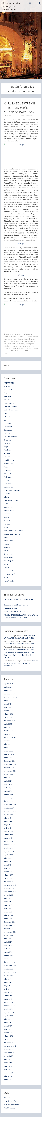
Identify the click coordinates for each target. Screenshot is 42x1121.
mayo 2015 (8, 945)
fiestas (6, 480)
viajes (6, 578)
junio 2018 (8, 821)
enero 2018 (8, 838)
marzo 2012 (8, 1073)
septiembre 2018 (10, 811)
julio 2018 (7, 818)
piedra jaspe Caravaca (12, 534)
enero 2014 (8, 999)
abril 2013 (7, 1029)
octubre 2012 (9, 1049)
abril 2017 (7, 868)
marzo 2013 (8, 1033)
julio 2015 (7, 939)
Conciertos (8, 427)
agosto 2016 (8, 895)
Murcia (27, 344)
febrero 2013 (8, 1036)
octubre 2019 (9, 768)
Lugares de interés (11, 500)
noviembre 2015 (10, 925)
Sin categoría (9, 561)
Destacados (8, 443)
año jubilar (8, 390)
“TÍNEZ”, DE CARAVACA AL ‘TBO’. (16, 612)
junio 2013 (8, 1023)
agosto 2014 (8, 976)
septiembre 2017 (10, 851)
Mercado (7, 504)
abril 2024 (7, 707)
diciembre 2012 (10, 1043)
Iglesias (6, 497)
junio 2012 (8, 1063)
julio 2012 (7, 1059)
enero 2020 (8, 758)
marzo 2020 (8, 751)
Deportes (7, 440)
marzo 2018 (8, 831)
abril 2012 (7, 1069)
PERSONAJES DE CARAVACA (14, 531)
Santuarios (8, 554)
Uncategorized (9, 574)
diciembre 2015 (9, 922)
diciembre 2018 (9, 801)
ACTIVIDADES (11, 334)
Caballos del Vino (10, 407)
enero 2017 (8, 878)
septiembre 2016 (10, 892)
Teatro (6, 567)
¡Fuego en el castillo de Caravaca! (16, 605)
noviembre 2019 (10, 764)
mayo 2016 (8, 905)
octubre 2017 (8, 848)
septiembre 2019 (10, 771)
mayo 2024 (8, 704)
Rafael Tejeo (8, 541)
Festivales (7, 470)
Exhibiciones (9, 460)
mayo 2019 (8, 784)
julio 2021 (7, 727)
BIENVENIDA (9, 403)
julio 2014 (7, 979)
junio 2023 (8, 724)
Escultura (7, 450)
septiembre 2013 (10, 1012)
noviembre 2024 (10, 694)
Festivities (7, 477)
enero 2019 (8, 798)
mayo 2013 (8, 1026)
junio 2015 (8, 942)
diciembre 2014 (9, 962)
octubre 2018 (9, 808)
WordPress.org (9, 1108)
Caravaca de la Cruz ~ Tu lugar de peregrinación (12, 6)
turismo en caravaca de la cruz (21, 348)
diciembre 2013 (9, 1002)
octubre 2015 (8, 929)
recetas (6, 544)
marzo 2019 (8, 791)
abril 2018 (7, 828)
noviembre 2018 (10, 805)
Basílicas (7, 400)
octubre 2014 (9, 969)
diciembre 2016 (9, 882)
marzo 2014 (8, 992)
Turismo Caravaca (25, 116)
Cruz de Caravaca (10, 437)
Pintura (6, 537)
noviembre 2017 (10, 845)
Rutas (6, 551)
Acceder (7, 1098)
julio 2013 (7, 1019)
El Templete (28, 339)
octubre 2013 (8, 1009)
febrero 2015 (8, 955)
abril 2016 (7, 909)
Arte (5, 393)
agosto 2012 (8, 1056)
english (7, 447)
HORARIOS (8, 494)
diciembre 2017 (9, 841)
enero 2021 (8, 734)
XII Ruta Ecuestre (17, 351)
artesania (7, 396)
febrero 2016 (8, 915)
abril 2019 (7, 788)
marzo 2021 (8, 731)
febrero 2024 (9, 714)
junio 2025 (8, 687)
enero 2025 (8, 691)
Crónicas (7, 433)
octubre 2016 (9, 888)
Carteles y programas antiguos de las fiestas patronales (21, 663)
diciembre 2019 (9, 761)
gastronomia (8, 487)
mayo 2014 (8, 986)
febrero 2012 (8, 1076)
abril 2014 (7, 989)
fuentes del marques (17, 341)
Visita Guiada (8, 581)
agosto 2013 (8, 1016)
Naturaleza (8, 521)
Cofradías (7, 423)
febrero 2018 (8, 835)
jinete (27, 341)
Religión (7, 547)
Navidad (7, 524)
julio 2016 (7, 898)
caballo (35, 337)
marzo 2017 (8, 872)
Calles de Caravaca (10, 410)
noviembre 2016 (10, 885)
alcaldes (7, 386)
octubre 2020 (9, 741)
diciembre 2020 (10, 737)
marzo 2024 (8, 711)
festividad (7, 474)
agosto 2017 (8, 855)
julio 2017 (7, 858)
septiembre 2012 (10, 1053)
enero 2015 (8, 959)
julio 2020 (8, 744)
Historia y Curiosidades (12, 490)
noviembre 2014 (10, 966)
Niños (6, 527)
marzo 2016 (8, 912)
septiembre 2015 (10, 932)
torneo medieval (10, 571)
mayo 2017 (8, 865)
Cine (5, 420)
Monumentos (9, 510)
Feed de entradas (10, 1101)
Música (6, 517)
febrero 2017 (8, 875)
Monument (8, 507)
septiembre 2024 (10, 697)
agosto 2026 (8, 684)
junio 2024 (8, 701)
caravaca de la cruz (16, 339)
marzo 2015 (8, 952)
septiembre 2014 (10, 972)
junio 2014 (8, 982)
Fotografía (7, 484)
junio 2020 (8, 748)
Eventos (7, 457)
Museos (7, 514)
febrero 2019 (8, 794)
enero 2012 (8, 1080)
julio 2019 (7, 778)
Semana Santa (9, 557)
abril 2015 (7, 949)
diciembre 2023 (10, 721)
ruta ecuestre (21, 346)
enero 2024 (8, 717)
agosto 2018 (8, 815)
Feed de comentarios (12, 1105)
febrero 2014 (8, 996)
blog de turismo (26, 337)
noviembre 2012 (10, 1046)
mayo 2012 (8, 1066)
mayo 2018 (8, 825)
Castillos (7, 417)
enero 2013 (8, 1039)
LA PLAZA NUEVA (10, 608)
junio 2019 (8, 781)
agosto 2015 (8, 935)
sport (6, 564)
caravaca (7, 339)
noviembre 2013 (10, 1006)
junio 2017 (8, 862)
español (19, 334)
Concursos (8, 430)
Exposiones (8, 464)
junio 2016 (8, 902)
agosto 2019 (8, 774)
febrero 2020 (9, 754)
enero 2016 (8, 919)
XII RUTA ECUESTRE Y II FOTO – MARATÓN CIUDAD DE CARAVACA (19, 108)
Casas (6, 413)
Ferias (6, 467)
